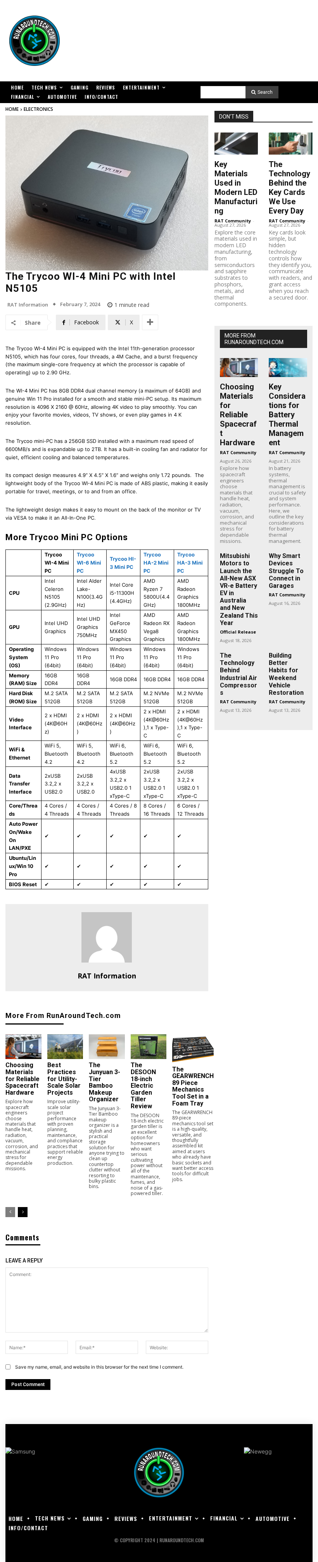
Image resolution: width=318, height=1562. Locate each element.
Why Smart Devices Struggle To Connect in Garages (286, 570)
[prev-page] (10, 1212)
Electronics (38, 109)
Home (12, 109)
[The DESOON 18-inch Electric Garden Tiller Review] (149, 1046)
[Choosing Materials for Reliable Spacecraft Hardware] (23, 1046)
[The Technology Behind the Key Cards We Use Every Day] (291, 143)
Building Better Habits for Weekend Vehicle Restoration (286, 674)
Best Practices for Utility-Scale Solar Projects (64, 1078)
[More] (150, 322)
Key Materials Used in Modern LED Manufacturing (236, 187)
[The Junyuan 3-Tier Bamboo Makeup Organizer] (107, 1046)
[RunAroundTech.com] (34, 40)
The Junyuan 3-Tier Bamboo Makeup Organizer (104, 1082)
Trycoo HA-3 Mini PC (190, 562)
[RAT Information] (106, 937)
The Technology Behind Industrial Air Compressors (238, 674)
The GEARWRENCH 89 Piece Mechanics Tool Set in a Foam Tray (193, 1086)
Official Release (238, 632)
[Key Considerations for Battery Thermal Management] (288, 367)
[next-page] (23, 1212)
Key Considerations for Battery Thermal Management (287, 414)
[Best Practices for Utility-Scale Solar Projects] (65, 1046)
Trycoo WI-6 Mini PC (89, 562)
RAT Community (232, 221)
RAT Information (27, 304)
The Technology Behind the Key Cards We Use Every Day (289, 187)
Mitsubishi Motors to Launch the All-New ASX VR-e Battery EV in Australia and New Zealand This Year (239, 589)
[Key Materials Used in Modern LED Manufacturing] (236, 143)
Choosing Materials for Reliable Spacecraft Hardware (22, 1078)
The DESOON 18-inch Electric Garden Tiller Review (143, 1085)
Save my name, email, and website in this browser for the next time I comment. (99, 1367)
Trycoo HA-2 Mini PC (156, 562)
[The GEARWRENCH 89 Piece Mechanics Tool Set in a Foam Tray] (193, 1048)
